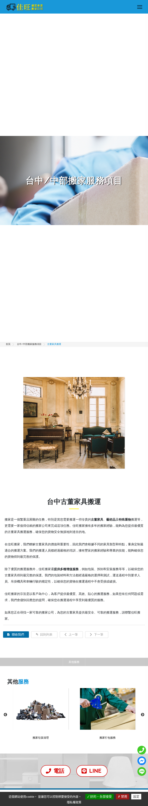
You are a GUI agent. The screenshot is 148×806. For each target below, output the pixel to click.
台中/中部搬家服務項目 (29, 344)
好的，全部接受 (100, 796)
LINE (95, 771)
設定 (136, 796)
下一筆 (98, 634)
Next (143, 715)
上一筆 (73, 634)
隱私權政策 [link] (74, 802)
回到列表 (46, 634)
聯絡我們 (18, 634)
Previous (5, 715)
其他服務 (74, 661)
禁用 (123, 796)
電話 (59, 771)
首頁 (8, 344)
